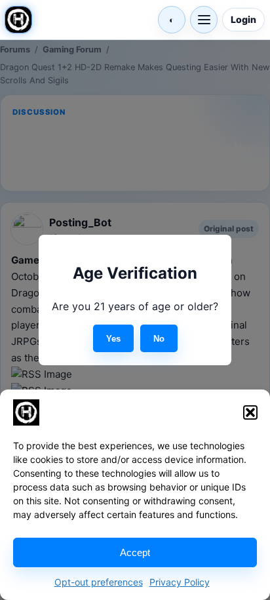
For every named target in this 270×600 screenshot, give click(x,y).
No (158, 339)
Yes (113, 339)
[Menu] (204, 19)
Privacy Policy (179, 582)
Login (243, 19)
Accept (135, 552)
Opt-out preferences (98, 582)
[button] (250, 412)
